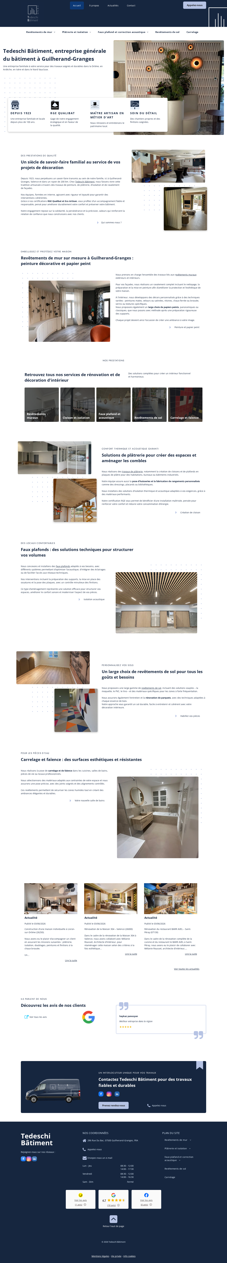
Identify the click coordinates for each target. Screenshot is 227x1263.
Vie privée (116, 1256)
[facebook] (101, 1094)
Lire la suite (71, 960)
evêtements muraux (186, 274)
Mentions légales (100, 1256)
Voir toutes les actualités (186, 968)
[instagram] (109, 1094)
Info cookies (129, 1256)
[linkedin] (117, 1094)
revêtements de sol (151, 688)
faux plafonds (63, 566)
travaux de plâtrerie (132, 471)
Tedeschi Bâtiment (85, 181)
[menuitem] (78, 5)
